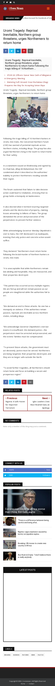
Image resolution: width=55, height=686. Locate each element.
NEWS (33, 655)
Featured (25, 655)
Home (23, 683)
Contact (31, 683)
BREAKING (7, 655)
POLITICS (41, 655)
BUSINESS (16, 655)
